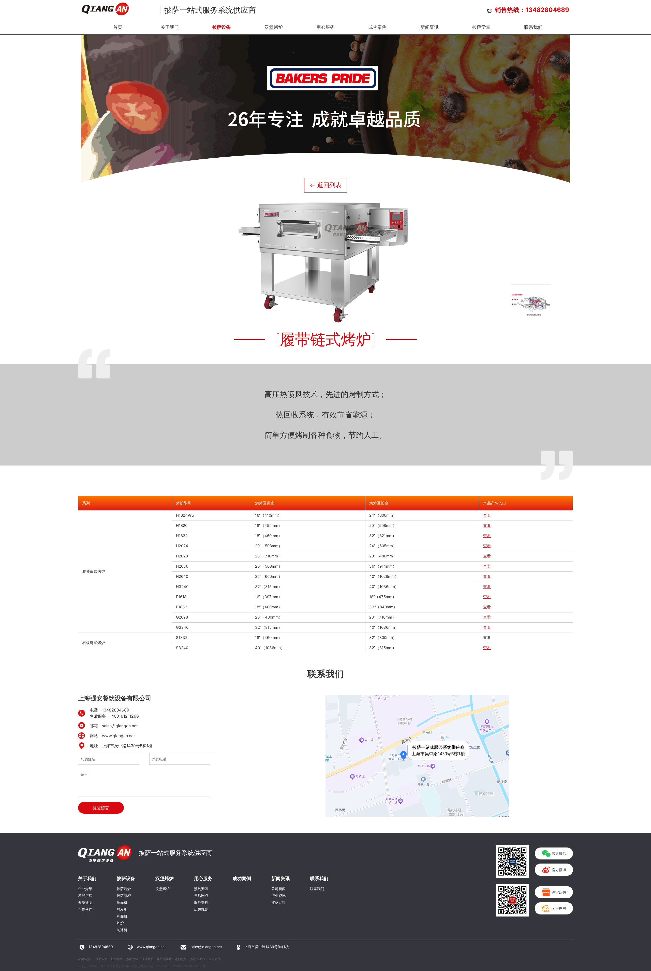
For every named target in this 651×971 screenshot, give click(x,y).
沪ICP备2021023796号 (189, 966)
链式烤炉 (147, 959)
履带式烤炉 (164, 959)
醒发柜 (122, 909)
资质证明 (85, 902)
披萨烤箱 (132, 959)
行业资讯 (278, 895)
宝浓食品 (215, 959)
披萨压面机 (197, 959)
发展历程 (85, 895)
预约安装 (201, 888)
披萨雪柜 (124, 895)
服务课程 (201, 902)
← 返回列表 (325, 185)
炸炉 (120, 923)
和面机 (122, 916)
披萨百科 (278, 902)
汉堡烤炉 (162, 888)
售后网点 (201, 895)
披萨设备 (102, 959)
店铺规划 (201, 909)
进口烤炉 (181, 959)
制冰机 (122, 930)
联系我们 (317, 888)
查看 (487, 515)
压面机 (122, 902)
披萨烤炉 (124, 888)
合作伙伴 (85, 909)
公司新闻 (278, 888)
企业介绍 (85, 888)
